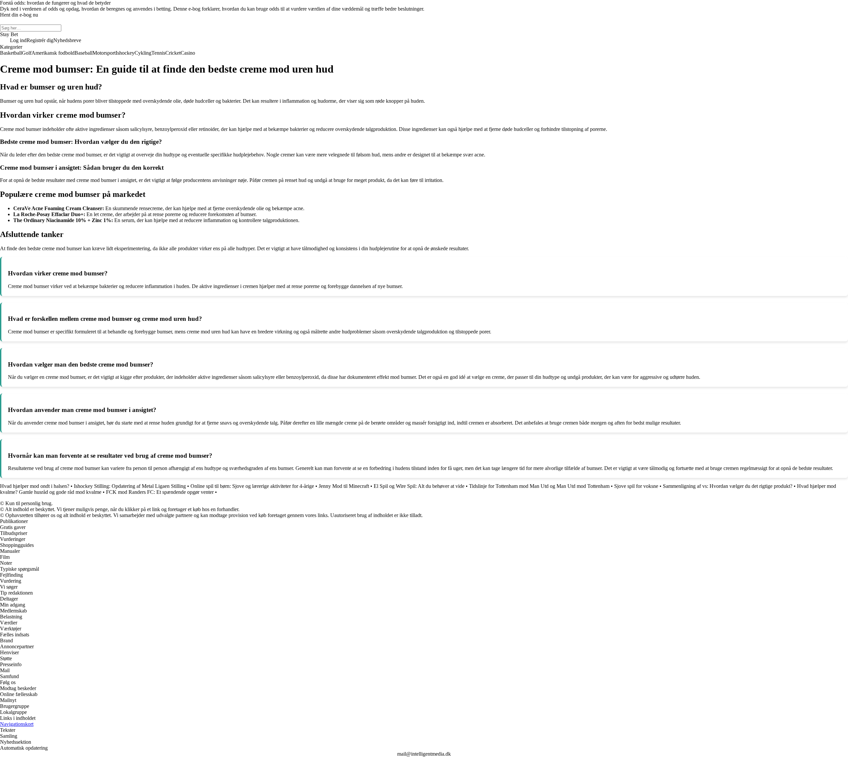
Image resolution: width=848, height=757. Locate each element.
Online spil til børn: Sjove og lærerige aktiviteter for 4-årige (252, 486)
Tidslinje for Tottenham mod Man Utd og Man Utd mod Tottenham (539, 486)
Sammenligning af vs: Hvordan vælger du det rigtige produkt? (727, 486)
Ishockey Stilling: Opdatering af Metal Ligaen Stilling (130, 486)
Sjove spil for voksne (636, 486)
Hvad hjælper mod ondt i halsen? (34, 486)
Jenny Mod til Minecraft (344, 486)
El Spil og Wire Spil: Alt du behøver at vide (419, 486)
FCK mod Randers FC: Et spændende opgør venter (160, 492)
